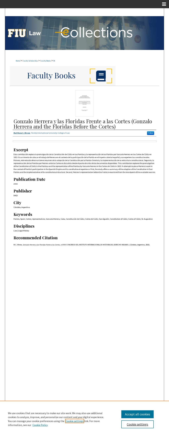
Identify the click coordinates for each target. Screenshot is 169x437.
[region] (84, 419)
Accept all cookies (137, 414)
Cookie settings (75, 421)
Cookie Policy (40, 425)
